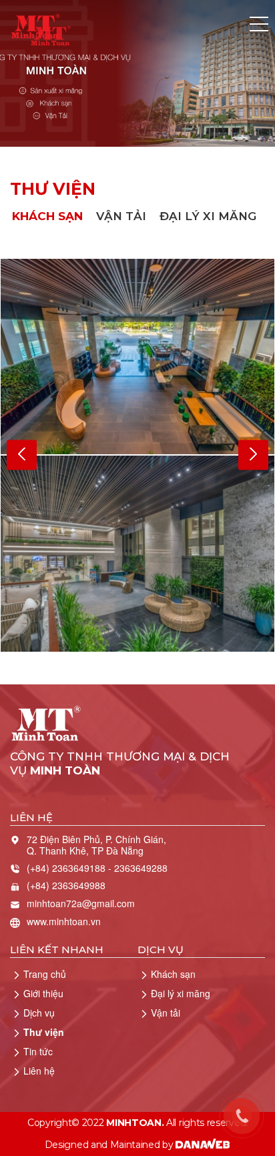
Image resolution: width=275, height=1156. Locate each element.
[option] (137, 455)
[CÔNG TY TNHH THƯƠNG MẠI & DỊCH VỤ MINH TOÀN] (35, 24)
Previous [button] (22, 455)
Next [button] (253, 455)
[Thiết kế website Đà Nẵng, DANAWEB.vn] (203, 1145)
